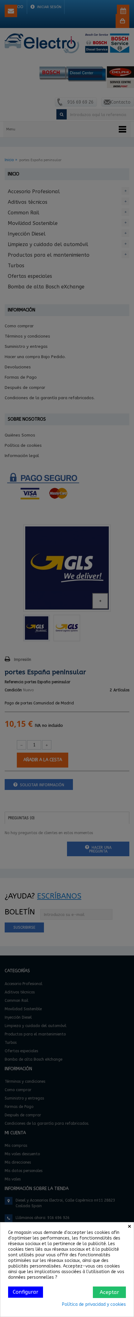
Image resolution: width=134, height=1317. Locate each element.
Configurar (25, 1292)
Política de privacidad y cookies (94, 1304)
